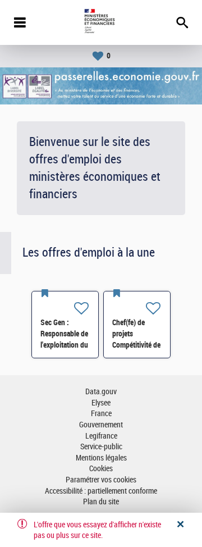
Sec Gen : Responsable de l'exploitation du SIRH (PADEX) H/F (64, 345)
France (101, 413)
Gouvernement (101, 425)
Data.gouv (101, 391)
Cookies (101, 468)
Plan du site (101, 502)
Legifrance (101, 436)
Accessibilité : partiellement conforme (101, 491)
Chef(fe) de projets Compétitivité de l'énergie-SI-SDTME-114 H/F (137, 345)
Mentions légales (101, 458)
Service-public (101, 447)
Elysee (101, 403)
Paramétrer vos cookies (101, 480)
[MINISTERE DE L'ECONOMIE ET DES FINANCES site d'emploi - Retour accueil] (101, 22)
